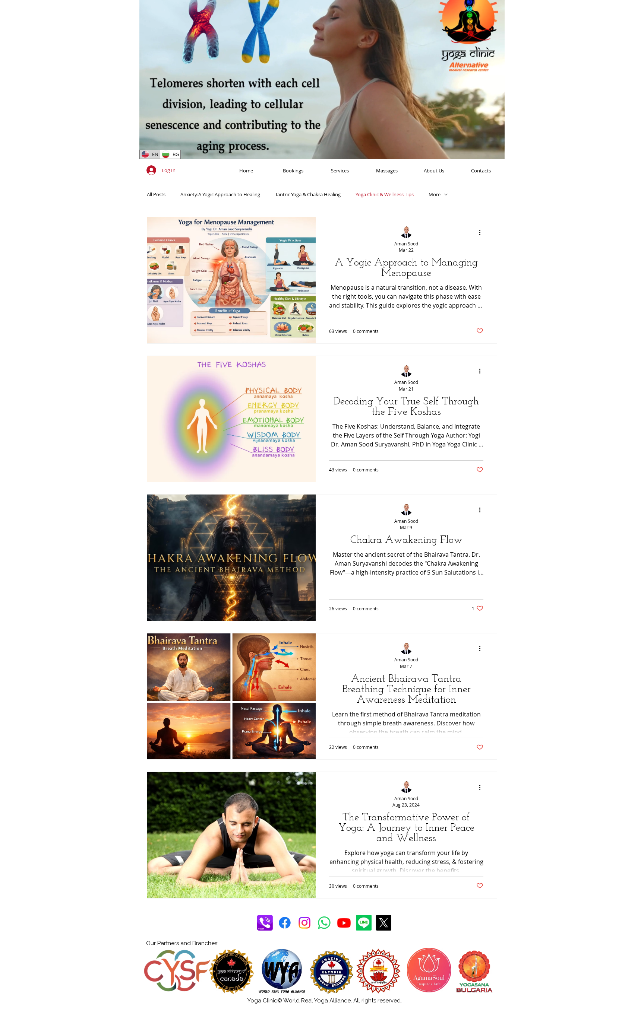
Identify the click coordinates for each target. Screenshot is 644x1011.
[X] (383, 923)
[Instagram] (304, 923)
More (435, 194)
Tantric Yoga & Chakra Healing (308, 194)
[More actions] (482, 232)
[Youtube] (344, 923)
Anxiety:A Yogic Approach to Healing (220, 194)
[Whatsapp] (324, 923)
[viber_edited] (265, 923)
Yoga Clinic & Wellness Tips (385, 194)
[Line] (364, 923)
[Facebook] (285, 923)
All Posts (156, 194)
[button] (495, 151)
